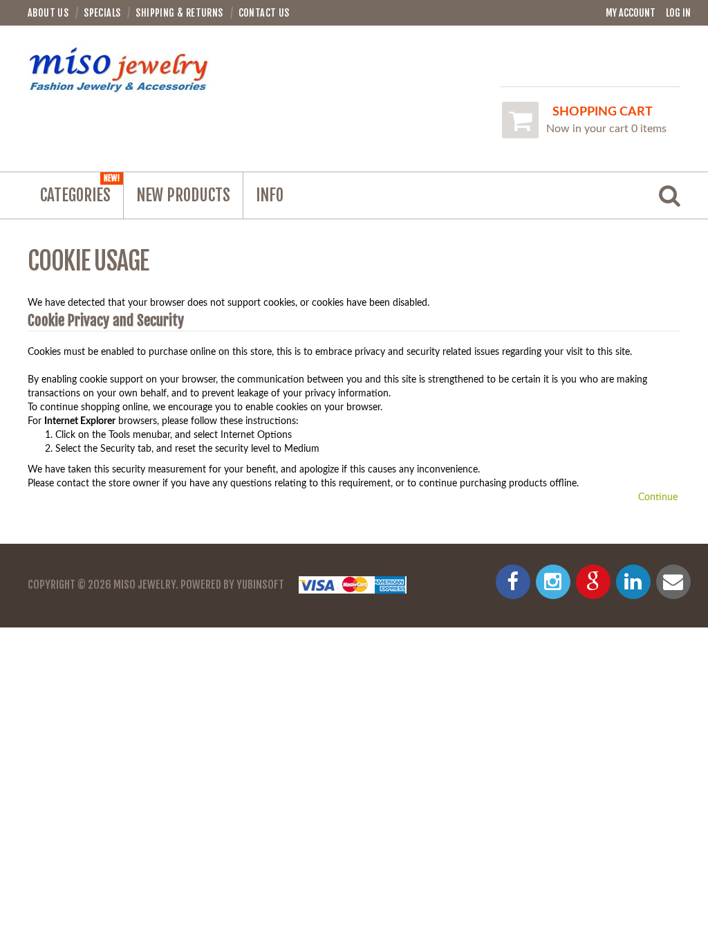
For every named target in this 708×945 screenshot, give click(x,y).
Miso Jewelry (144, 584)
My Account (630, 13)
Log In (678, 13)
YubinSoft (260, 584)
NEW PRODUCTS (183, 195)
